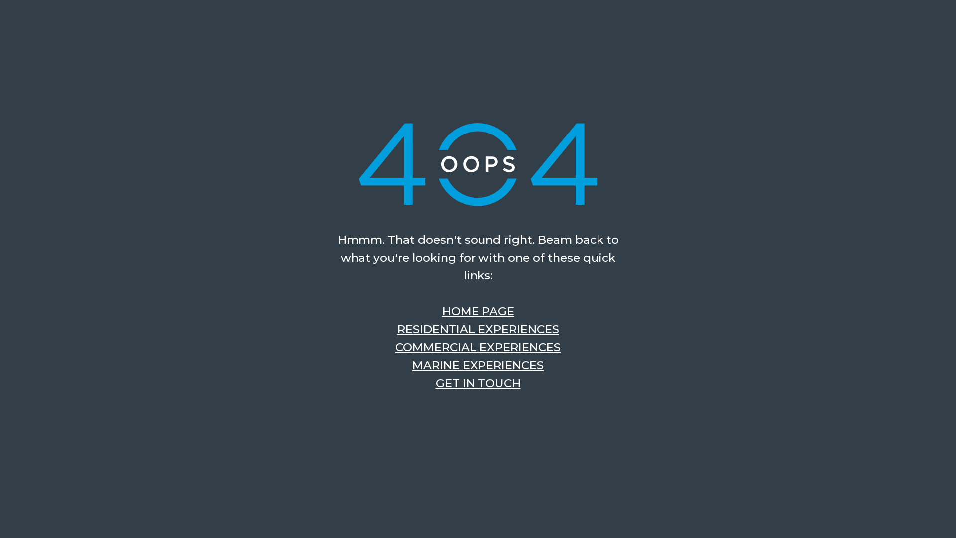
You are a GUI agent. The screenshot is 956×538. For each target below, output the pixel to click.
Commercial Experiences (478, 347)
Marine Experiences (478, 365)
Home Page (478, 311)
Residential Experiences (478, 329)
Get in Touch (478, 383)
